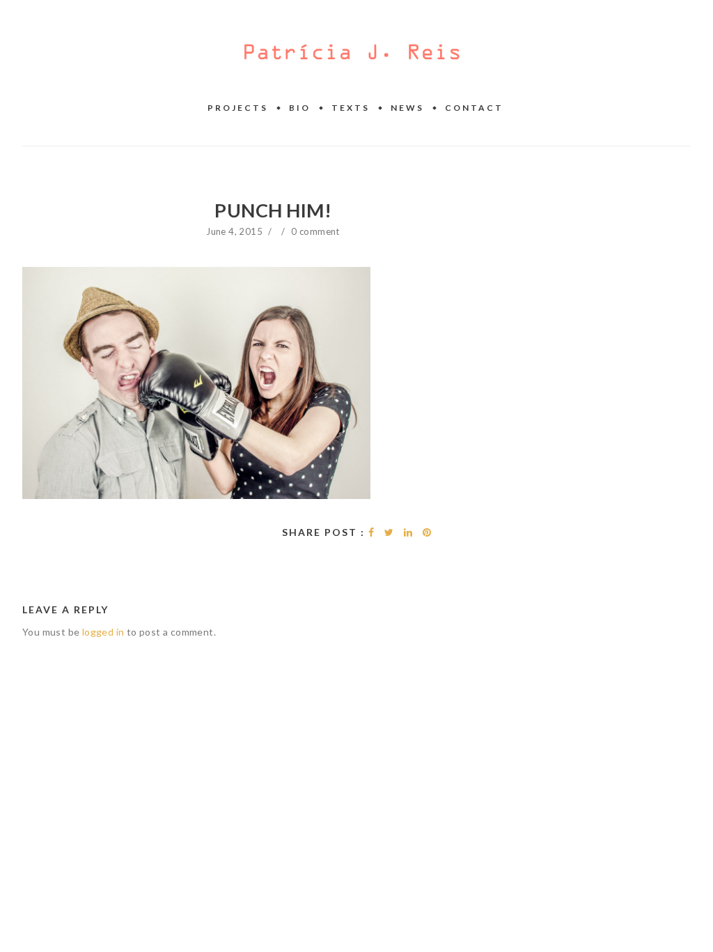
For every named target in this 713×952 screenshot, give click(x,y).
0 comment (315, 231)
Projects (237, 107)
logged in (103, 632)
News (407, 107)
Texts (350, 107)
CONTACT (474, 107)
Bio (300, 107)
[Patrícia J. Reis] (352, 53)
